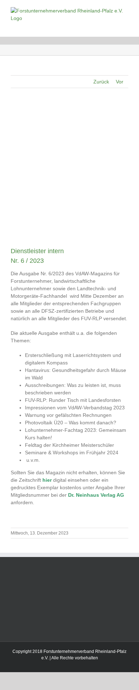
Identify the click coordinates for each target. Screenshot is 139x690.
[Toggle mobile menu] (125, 26)
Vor (119, 82)
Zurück (101, 82)
